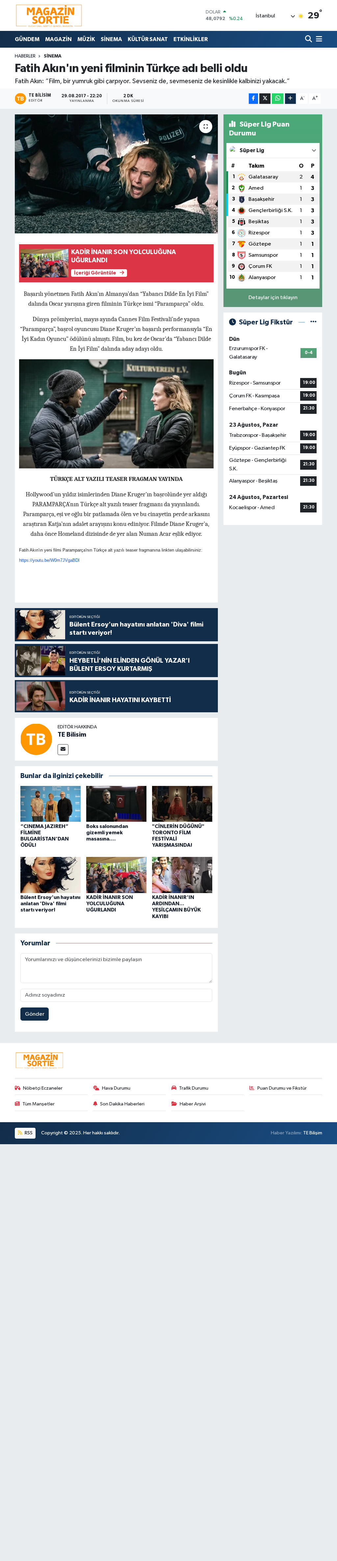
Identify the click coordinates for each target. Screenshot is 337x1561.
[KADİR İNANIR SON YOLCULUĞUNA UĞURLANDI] (116, 875)
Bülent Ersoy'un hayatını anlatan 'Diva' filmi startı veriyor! (50, 903)
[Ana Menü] (318, 39)
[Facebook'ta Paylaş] (253, 98)
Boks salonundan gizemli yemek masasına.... (107, 832)
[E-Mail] (63, 749)
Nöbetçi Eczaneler (43, 1088)
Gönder (34, 1014)
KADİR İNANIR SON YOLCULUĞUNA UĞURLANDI (109, 903)
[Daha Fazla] (290, 98)
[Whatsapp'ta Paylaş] (277, 98)
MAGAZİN (58, 39)
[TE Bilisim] (36, 739)
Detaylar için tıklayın (273, 297)
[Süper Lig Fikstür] (313, 322)
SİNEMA (111, 39)
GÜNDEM (27, 39)
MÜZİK (86, 39)
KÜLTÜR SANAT (148, 39)
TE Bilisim (72, 734)
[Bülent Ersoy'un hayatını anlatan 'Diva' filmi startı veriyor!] (50, 875)
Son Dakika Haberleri (122, 1103)
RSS (28, 1132)
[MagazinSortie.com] (49, 15)
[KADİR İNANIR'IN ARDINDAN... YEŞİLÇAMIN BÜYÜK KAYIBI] (182, 875)
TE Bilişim (312, 1132)
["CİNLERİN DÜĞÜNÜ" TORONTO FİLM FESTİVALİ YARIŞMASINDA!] (182, 803)
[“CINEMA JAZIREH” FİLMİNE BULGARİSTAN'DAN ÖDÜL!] (50, 803)
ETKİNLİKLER (190, 39)
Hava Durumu (116, 1088)
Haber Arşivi (193, 1103)
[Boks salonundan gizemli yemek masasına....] (116, 803)
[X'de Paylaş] (265, 98)
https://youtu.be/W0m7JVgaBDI (49, 560)
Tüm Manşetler (38, 1103)
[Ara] (309, 39)
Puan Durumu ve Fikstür (282, 1088)
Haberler (25, 56)
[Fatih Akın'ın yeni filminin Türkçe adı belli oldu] (116, 173)
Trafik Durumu (193, 1088)
